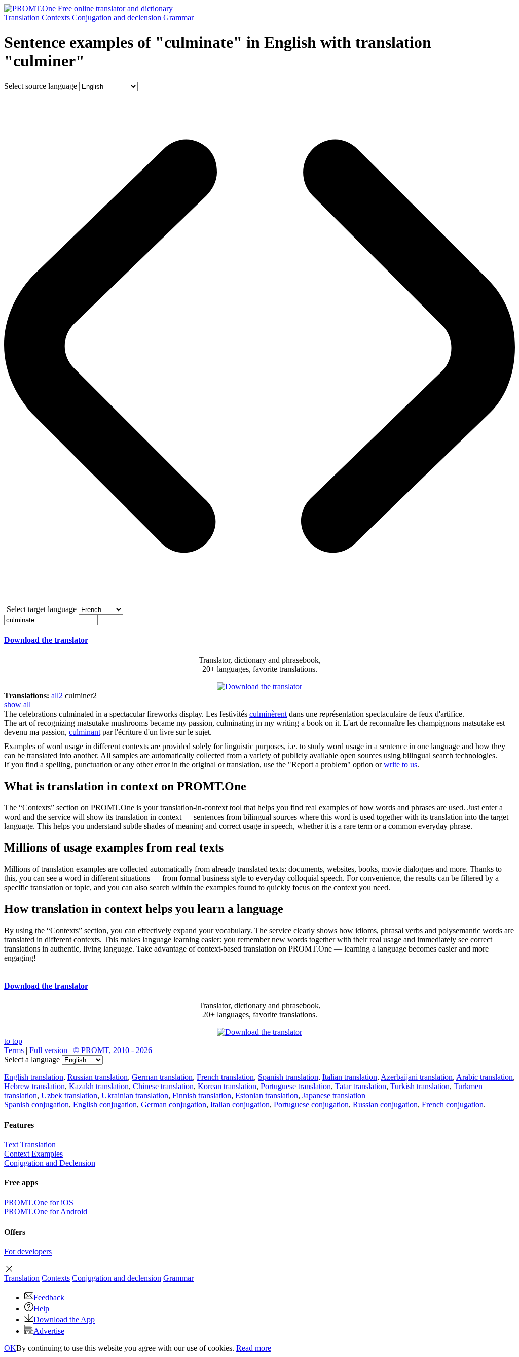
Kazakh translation (99, 1086)
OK (10, 1348)
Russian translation (97, 1077)
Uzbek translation (69, 1095)
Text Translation (30, 1144)
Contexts (56, 17)
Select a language (32, 1059)
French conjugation (453, 1104)
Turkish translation (420, 1086)
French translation (225, 1077)
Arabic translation (484, 1077)
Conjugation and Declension (49, 1163)
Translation (22, 17)
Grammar (178, 17)
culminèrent (268, 713)
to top (13, 1041)
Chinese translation (163, 1086)
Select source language (40, 86)
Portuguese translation (296, 1086)
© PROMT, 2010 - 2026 (112, 1050)
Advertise (48, 1331)
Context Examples (33, 1153)
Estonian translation (266, 1095)
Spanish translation (288, 1077)
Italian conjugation (240, 1104)
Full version (48, 1050)
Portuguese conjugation (311, 1104)
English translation (33, 1077)
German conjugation (173, 1104)
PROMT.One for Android (45, 1211)
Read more (253, 1348)
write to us (400, 764)
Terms (14, 1050)
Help (41, 1308)
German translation (162, 1077)
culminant (84, 732)
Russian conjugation (385, 1104)
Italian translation (349, 1077)
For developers (28, 1251)
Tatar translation (360, 1086)
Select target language (42, 609)
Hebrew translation (34, 1086)
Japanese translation (333, 1095)
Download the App (64, 1319)
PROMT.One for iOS (38, 1202)
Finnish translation (201, 1095)
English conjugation (105, 1104)
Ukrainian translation (134, 1095)
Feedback (48, 1297)
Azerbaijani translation (417, 1077)
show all (17, 704)
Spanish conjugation (36, 1104)
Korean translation (227, 1086)
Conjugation (116, 17)
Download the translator (46, 640)
